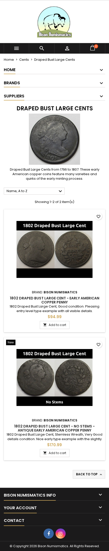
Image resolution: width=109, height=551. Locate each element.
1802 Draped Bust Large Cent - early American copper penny (54, 300)
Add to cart (54, 325)
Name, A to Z (35, 191)
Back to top (89, 474)
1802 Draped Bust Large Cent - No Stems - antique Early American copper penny (54, 428)
